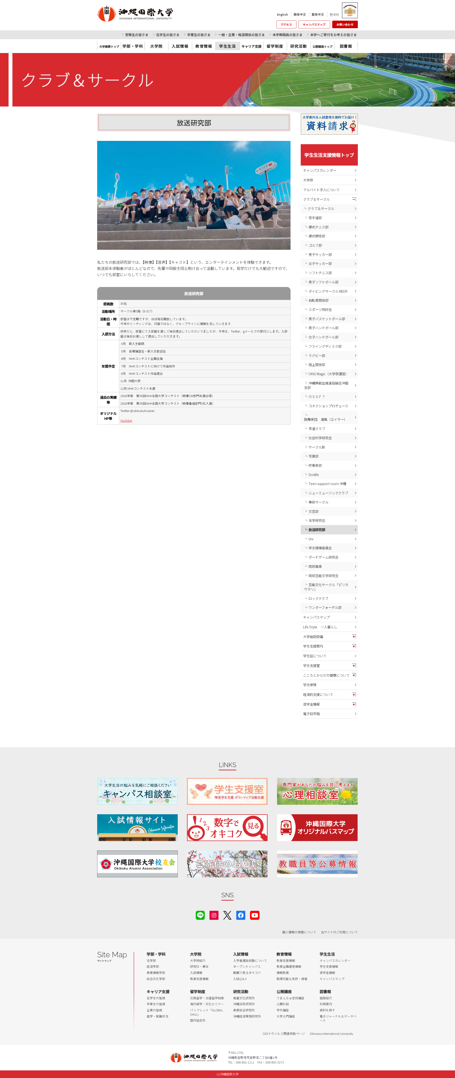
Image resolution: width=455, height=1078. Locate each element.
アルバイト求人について (321, 189)
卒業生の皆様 (156, 1004)
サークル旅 (317, 446)
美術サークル (318, 502)
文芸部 (313, 511)
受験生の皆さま (136, 34)
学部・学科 (133, 46)
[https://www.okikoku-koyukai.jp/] (137, 864)
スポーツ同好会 (320, 309)
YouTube (126, 420)
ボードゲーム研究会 (323, 557)
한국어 (334, 14)
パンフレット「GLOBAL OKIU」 (206, 1012)
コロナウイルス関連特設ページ (283, 1033)
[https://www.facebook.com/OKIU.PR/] (240, 914)
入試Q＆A (240, 978)
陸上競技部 (317, 364)
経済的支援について (318, 694)
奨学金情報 (311, 704)
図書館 (346, 46)
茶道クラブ (317, 428)
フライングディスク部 (325, 346)
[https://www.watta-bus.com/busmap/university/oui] (317, 827)
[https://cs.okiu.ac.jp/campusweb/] (349, 10)
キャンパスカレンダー (319, 170)
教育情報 (204, 46)
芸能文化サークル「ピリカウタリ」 (326, 587)
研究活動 (298, 46)
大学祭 (308, 179)
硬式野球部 (317, 235)
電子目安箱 (311, 713)
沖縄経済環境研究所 (247, 1016)
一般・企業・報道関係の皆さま (241, 34)
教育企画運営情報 (289, 966)
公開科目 (283, 1004)
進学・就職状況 (157, 1016)
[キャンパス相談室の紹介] (137, 791)
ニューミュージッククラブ (328, 492)
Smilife (314, 474)
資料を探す (327, 1010)
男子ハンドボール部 (323, 327)
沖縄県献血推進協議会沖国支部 (326, 385)
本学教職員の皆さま (287, 34)
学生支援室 (311, 665)
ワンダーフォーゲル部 (325, 607)
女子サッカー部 (320, 263)
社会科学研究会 (320, 437)
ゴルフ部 (315, 245)
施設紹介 (326, 998)
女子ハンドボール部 (323, 336)
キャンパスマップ (314, 24)
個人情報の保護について (299, 932)
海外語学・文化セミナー (207, 1004)
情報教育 (283, 972)
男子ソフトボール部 (323, 281)
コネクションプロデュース (328, 405)
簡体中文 (300, 14)
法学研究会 (317, 520)
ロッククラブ (318, 598)
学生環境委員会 (320, 547)
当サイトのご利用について (339, 932)
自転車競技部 (318, 300)
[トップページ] (156, 13)
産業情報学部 (156, 972)
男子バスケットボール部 (327, 318)
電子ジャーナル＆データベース (338, 1018)
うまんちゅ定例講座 (290, 998)
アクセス (286, 24)
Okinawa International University (331, 1033)
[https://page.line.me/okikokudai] (200, 914)
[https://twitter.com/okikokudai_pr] (227, 914)
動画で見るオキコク (247, 972)
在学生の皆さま (167, 34)
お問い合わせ (345, 24)
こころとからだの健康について (326, 675)
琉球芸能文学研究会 (323, 575)
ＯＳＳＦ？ (317, 396)
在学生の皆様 (156, 998)
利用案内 (326, 1004)
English (282, 14)
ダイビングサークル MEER (328, 291)
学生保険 (309, 684)
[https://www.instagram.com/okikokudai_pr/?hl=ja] (213, 914)
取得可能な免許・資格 (292, 978)
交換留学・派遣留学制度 (207, 998)
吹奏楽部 (315, 465)
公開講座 (284, 991)
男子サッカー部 (320, 254)
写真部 (313, 455)
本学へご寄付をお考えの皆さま (333, 34)
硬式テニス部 (318, 226)
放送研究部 (317, 529)
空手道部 (315, 217)
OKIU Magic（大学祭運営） (329, 373)
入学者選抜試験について (250, 960)
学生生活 (227, 46)
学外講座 (283, 1010)
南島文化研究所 (244, 998)
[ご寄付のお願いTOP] (227, 864)
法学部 (151, 960)
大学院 (156, 46)
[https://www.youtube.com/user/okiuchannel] (254, 914)
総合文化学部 (156, 978)
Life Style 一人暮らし (320, 626)
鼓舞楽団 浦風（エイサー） (325, 419)
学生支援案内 (313, 645)
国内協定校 (197, 1020)
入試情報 (180, 46)
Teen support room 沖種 (327, 483)
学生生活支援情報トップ (329, 155)
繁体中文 (318, 14)
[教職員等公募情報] (317, 864)
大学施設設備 (313, 636)
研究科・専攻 (199, 966)
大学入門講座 (286, 1016)
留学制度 (275, 46)
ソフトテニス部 (320, 272)
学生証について (314, 655)
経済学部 (153, 966)
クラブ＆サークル (316, 199)
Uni (311, 538)
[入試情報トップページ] (137, 827)
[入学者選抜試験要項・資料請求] (329, 124)
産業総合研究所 (244, 1010)
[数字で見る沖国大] (227, 827)
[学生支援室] (227, 791)
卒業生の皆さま (198, 34)
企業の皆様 (154, 1010)
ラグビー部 (317, 355)
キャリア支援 (158, 991)
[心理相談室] (317, 791)
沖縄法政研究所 (244, 1004)
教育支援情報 (199, 978)
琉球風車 (315, 566)
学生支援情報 (329, 966)
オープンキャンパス (247, 966)
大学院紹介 (197, 960)
